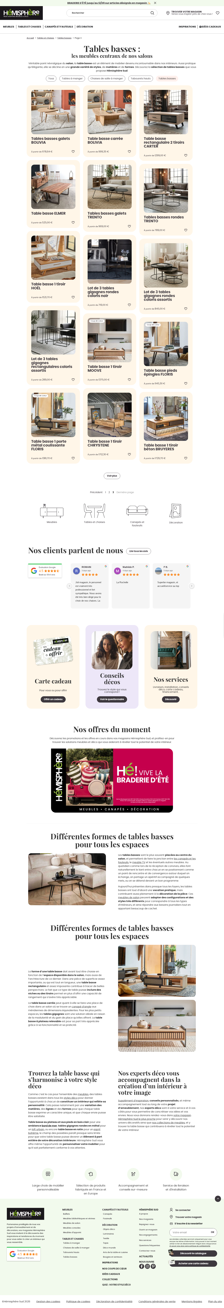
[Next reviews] (191, 586)
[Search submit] (152, 13)
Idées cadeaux (111, 1274)
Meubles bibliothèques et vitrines (79, 1219)
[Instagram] (147, 1266)
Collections (110, 1279)
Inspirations (110, 1263)
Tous (51, 78)
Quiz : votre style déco (116, 1285)
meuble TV (138, 862)
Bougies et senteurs (112, 1257)
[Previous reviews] (69, 586)
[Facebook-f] (141, 1266)
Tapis (105, 1243)
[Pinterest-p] (153, 1266)
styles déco (71, 1098)
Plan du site (215, 1301)
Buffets (66, 1214)
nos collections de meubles (168, 1123)
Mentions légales (192, 1301)
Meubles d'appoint (72, 1233)
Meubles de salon (71, 1223)
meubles (83, 1094)
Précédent (96, 492)
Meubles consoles (71, 1228)
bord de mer (49, 1126)
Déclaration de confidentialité (114, 1301)
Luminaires (108, 1234)
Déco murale (109, 1248)
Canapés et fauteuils (137, 524)
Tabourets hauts (141, 78)
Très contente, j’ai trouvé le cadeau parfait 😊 (129, 584)
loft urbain (38, 1129)
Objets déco (109, 1229)
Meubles (52, 522)
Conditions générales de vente (157, 1301)
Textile (106, 1239)
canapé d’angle (81, 1006)
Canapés (107, 1214)
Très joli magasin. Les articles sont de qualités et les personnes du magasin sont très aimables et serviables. (88, 589)
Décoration (176, 522)
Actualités (146, 1256)
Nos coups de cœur (114, 1269)
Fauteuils (107, 1219)
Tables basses (70, 1257)
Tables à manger (72, 78)
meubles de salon (129, 897)
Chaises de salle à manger (107, 78)
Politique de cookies (78, 1301)
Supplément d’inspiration (133, 1101)
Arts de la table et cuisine (115, 1252)
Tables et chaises (94, 522)
